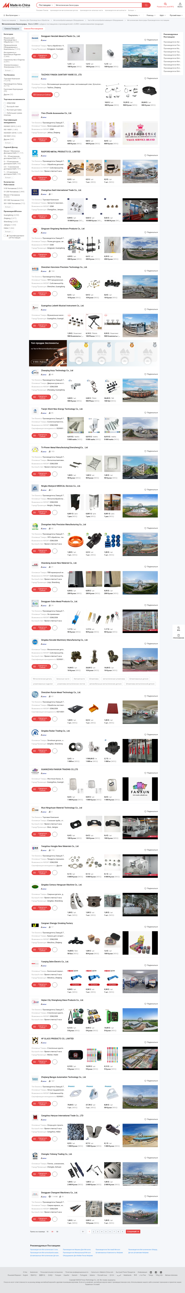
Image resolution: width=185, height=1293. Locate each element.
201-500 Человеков (14, 200)
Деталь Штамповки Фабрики (138, 1252)
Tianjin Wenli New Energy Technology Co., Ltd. (62, 409)
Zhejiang (10, 218)
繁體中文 (42, 1275)
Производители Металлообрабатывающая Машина (45, 1252)
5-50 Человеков (13, 188)
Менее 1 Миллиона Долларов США (13, 152)
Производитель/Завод (13, 85)
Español (66, 1275)
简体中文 (34, 1275)
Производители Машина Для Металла (77, 1249)
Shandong (11, 221)
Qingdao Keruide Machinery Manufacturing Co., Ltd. (64, 640)
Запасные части (62, 679)
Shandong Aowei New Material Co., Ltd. (59, 563)
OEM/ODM (10, 103)
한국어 (112, 1275)
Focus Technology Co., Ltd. (90, 1280)
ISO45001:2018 (13, 133)
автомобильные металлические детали (105, 684)
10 (47, 1232)
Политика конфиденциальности (76, 1272)
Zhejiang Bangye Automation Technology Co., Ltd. (63, 1077)
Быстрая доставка (14, 109)
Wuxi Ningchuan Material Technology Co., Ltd (61, 807)
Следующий (131, 1231)
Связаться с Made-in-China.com (102, 1272)
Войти (180, 6)
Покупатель (133, 15)
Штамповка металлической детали (140, 684)
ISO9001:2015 (12, 126)
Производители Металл (173, 55)
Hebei (9, 228)
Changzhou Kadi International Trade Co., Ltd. (61, 190)
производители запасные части (91, 10)
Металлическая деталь (42, 679)
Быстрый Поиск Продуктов (125, 1272)
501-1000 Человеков (14, 203)
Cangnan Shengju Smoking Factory (57, 923)
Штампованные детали (138, 679)
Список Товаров (12, 29)
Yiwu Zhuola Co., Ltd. (56, 113)
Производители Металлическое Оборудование (143, 1249)
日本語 (50, 1275)
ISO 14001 (11, 129)
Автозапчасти (79, 679)
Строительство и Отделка (14, 60)
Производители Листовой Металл (108, 1249)
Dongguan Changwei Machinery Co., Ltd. (59, 1192)
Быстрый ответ (12, 106)
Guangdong (11, 215)
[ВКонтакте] (151, 1272)
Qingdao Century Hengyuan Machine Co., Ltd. (61, 884)
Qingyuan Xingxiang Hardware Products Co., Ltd (62, 228)
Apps (162, 15)
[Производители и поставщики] (16, 5)
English (25, 1275)
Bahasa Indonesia (171, 1275)
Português (83, 1275)
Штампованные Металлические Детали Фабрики (45, 1256)
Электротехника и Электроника (12, 66)
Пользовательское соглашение (51, 1272)
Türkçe (151, 1275)
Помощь (150, 15)
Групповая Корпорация (13, 90)
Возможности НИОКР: (40, 129)
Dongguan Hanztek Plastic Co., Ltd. (60, 36)
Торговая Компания (12, 79)
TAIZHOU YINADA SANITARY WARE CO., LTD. (61, 74)
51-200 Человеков (14, 191)
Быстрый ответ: (38, 171)
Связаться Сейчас (42, 56)
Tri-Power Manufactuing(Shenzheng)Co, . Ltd (64, 447)
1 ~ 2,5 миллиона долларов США (12, 173)
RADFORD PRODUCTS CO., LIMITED (60, 151)
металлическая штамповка (114, 679)
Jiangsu (10, 225)
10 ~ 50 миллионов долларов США (12, 157)
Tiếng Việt (159, 1275)
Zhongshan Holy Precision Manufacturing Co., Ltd (63, 524)
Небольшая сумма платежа (13, 114)
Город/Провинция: (39, 49)
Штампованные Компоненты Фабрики (109, 1252)
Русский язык (102, 1275)
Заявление (34, 1272)
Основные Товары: (39, 45)
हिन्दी (135, 1275)
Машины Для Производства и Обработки (11, 40)
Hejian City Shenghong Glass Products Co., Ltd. (62, 1000)
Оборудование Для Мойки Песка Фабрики (78, 1256)
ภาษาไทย (142, 1275)
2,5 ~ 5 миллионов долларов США (12, 168)
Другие (8, 94)
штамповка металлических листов (71, 684)
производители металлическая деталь (64, 10)
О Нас (25, 1272)
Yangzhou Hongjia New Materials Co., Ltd (60, 846)
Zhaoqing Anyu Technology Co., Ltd (57, 370)
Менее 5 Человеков (12, 196)
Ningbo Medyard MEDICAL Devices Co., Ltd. (61, 486)
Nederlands (127, 1275)
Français (58, 1275)
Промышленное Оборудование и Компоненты (12, 47)
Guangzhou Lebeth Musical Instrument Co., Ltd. (62, 305)
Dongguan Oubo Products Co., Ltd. (59, 601)
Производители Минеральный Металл (77, 1252)
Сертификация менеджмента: (44, 428)
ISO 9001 (10, 136)
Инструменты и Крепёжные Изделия (12, 54)
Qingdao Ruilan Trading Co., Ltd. (55, 730)
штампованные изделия (43, 684)
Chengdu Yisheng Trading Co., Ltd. (56, 1154)
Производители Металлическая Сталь (44, 1249)
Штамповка (94, 679)
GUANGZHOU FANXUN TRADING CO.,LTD (59, 769)
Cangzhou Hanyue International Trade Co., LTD (62, 1115)
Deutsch (74, 1275)
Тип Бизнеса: (37, 122)
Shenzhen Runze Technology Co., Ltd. (61, 692)
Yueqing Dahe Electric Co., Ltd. (55, 961)
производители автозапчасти (115, 10)
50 (57, 1232)
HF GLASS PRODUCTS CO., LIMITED (57, 1038)
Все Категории (12, 15)
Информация (142, 1272)
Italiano (92, 1275)
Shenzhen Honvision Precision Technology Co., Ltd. (64, 267)
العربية (119, 1275)
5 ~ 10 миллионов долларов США (12, 162)
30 (52, 1232)
